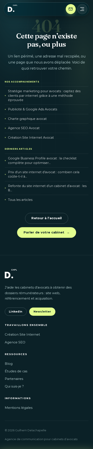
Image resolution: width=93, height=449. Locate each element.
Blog (9, 364)
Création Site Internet (22, 334)
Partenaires (14, 379)
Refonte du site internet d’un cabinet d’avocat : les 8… (47, 188)
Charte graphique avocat (27, 119)
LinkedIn (15, 311)
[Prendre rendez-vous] (71, 9)
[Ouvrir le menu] (82, 9)
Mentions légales (18, 408)
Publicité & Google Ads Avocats (32, 109)
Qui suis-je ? (14, 386)
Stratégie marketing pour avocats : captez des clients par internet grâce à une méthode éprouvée (44, 95)
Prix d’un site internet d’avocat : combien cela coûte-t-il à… (43, 174)
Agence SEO (15, 342)
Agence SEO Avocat (23, 128)
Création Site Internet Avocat (31, 138)
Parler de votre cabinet (47, 232)
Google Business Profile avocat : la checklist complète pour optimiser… (42, 161)
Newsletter (42, 311)
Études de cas (16, 371)
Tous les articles (20, 200)
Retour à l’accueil (46, 218)
